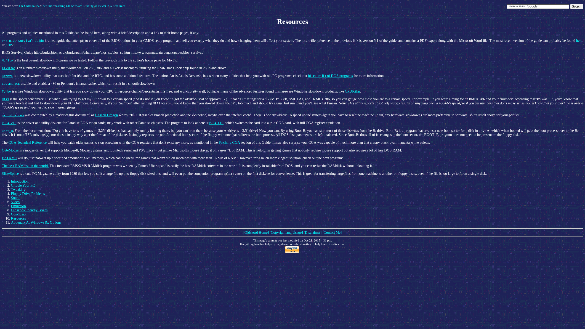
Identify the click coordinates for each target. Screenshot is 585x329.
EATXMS (9, 158)
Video (15, 202)
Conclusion (19, 214)
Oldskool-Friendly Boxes (29, 210)
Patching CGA (229, 142)
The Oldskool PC (29, 6)
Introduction (20, 181)
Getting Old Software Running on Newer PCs (84, 6)
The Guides (48, 6)
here (579, 40)
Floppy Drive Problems (28, 194)
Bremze (7, 76)
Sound (15, 198)
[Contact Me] (332, 232)
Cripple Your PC (23, 185)
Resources (118, 6)
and (11, 83)
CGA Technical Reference (27, 142)
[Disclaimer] (313, 232)
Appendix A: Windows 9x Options (36, 222)
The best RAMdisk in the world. (25, 166)
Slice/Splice (10, 173)
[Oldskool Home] (256, 232)
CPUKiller (352, 91)
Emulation (18, 206)
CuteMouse (10, 150)
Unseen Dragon (106, 115)
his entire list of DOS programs (330, 76)
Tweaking (18, 189)
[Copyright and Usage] (286, 232)
